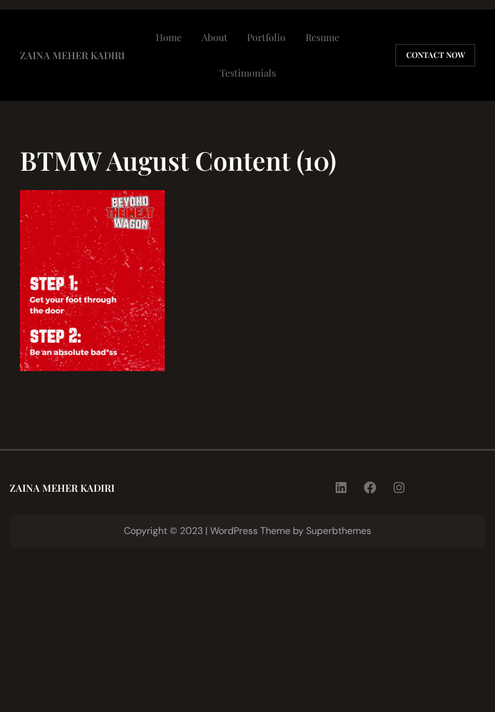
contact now (435, 54)
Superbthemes (338, 530)
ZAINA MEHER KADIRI (72, 55)
